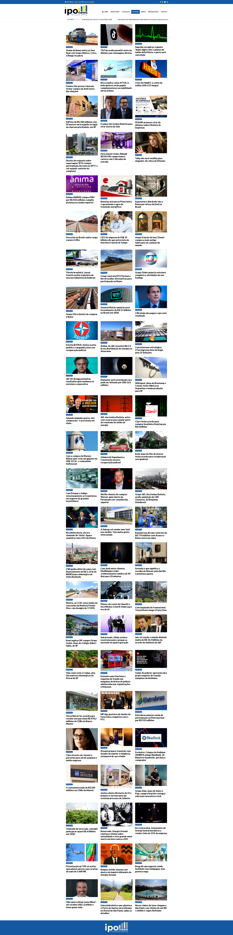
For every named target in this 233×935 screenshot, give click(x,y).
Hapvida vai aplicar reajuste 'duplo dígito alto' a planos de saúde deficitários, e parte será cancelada (150, 51)
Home (106, 12)
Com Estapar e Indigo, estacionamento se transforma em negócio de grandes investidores (81, 497)
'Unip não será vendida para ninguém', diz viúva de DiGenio (150, 159)
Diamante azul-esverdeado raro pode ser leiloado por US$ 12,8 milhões (116, 382)
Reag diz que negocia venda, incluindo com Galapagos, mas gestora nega (150, 869)
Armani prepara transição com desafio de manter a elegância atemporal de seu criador (116, 754)
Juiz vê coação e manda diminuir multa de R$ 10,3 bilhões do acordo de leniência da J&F (151, 640)
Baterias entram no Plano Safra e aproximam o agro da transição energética (116, 204)
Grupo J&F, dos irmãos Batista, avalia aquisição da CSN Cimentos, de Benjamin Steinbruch (150, 498)
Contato (164, 12)
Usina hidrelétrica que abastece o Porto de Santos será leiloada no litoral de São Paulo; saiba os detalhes (116, 909)
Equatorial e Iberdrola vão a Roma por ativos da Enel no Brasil (149, 204)
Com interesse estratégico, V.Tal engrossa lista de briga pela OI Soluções (149, 350)
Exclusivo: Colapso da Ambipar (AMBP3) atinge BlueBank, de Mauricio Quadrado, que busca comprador (150, 756)
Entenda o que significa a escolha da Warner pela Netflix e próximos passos (150, 571)
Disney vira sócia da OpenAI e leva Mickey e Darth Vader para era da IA (116, 607)
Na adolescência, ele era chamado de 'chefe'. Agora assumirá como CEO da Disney (81, 535)
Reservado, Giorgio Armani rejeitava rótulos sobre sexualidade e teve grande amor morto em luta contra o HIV (116, 835)
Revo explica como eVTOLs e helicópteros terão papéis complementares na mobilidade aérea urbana (116, 86)
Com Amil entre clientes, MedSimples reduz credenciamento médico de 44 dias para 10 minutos (115, 572)
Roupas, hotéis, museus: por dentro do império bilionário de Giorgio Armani (116, 872)
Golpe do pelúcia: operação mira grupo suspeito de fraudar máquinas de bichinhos (151, 675)
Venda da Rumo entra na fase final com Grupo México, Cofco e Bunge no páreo (81, 53)
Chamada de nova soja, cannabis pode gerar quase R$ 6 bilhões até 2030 (82, 831)
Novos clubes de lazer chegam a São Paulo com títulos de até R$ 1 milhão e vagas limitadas (151, 908)
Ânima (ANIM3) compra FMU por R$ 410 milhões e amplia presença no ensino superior (80, 200)
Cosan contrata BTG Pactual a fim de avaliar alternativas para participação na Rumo (116, 279)
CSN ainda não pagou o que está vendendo (151, 314)
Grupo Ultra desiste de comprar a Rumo (81, 315)
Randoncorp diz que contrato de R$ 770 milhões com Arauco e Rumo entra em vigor (151, 535)
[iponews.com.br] (76, 14)
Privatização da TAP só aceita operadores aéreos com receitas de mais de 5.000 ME (82, 869)
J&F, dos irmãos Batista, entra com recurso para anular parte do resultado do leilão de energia (115, 421)
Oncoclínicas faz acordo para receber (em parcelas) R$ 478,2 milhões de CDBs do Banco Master (81, 720)
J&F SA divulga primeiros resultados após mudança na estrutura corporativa (80, 381)
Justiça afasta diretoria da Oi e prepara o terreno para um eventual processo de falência (116, 796)
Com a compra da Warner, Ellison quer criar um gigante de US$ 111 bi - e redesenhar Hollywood (81, 460)
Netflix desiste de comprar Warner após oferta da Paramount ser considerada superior (114, 498)
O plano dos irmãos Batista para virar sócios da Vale (116, 125)
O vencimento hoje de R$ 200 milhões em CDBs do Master (80, 789)
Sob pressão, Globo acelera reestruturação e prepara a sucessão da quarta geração (114, 640)
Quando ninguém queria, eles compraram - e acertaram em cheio (80, 421)
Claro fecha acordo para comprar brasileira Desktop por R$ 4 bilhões (150, 424)
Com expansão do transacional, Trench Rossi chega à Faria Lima (151, 608)
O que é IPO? (126, 12)
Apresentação (153, 12)
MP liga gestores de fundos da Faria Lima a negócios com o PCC (116, 717)
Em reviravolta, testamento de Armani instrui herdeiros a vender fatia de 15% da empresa (151, 831)
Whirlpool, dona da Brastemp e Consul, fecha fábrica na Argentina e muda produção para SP (150, 387)
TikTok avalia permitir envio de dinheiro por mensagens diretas (116, 51)
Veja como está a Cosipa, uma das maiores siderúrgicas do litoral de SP (80, 675)
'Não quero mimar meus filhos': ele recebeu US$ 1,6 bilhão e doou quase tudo (81, 905)
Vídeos (143, 12)
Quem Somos (114, 12)
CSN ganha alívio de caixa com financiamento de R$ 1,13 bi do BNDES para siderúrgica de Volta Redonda (81, 573)
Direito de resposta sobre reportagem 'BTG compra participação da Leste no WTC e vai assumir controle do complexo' (82, 165)
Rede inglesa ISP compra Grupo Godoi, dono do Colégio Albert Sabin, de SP (81, 643)
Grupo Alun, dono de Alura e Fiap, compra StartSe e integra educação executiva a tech (150, 793)
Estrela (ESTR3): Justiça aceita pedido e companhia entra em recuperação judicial (81, 347)
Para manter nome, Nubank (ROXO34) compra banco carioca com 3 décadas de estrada (114, 157)
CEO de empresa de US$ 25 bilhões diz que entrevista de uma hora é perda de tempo (115, 240)
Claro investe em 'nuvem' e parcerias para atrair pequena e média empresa (81, 758)
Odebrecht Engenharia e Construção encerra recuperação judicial (113, 460)
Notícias (135, 12)
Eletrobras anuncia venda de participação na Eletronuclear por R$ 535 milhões (150, 718)
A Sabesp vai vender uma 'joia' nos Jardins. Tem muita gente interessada (115, 532)
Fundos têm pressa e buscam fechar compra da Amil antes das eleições (80, 89)
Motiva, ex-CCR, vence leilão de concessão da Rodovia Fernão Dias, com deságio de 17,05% (81, 605)
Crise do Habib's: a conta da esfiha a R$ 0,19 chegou (148, 84)
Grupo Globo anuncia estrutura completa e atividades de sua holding (150, 275)
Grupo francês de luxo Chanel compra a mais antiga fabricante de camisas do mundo (149, 241)
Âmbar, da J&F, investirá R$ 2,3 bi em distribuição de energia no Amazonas (116, 349)
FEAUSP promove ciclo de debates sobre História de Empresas (148, 125)
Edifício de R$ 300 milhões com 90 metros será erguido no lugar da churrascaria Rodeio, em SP (82, 124)
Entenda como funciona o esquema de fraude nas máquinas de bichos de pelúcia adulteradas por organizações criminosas (115, 681)
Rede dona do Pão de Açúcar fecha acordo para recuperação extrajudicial (150, 456)
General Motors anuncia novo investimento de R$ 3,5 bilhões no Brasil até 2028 (116, 310)
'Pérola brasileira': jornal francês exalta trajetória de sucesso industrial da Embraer (81, 275)
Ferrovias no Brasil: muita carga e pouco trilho (81, 238)
